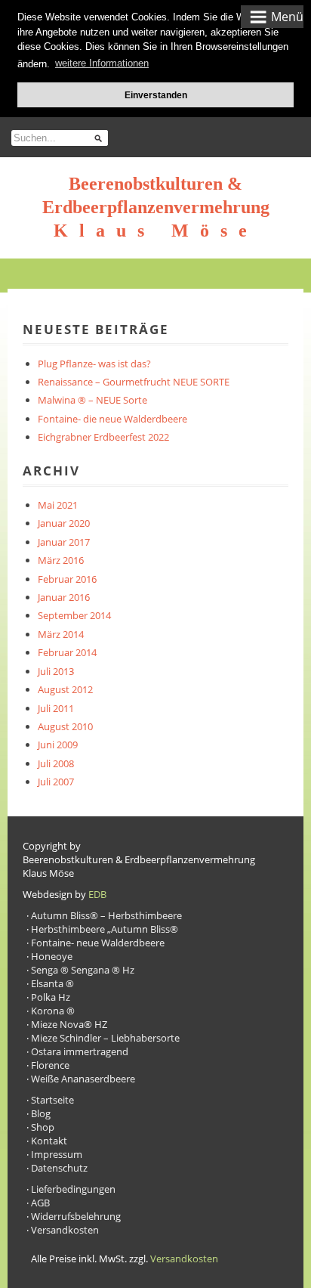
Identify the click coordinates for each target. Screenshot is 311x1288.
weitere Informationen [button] (102, 63)
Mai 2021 (58, 505)
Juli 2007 (56, 781)
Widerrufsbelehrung (76, 1216)
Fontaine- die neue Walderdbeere (112, 419)
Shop (42, 1127)
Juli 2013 (56, 671)
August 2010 (65, 726)
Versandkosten (65, 1230)
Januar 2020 (64, 523)
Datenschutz (59, 1168)
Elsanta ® (52, 983)
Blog (41, 1113)
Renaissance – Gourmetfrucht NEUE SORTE (133, 382)
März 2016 (61, 560)
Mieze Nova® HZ (69, 1024)
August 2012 (65, 689)
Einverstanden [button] (156, 95)
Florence (50, 1065)
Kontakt (49, 1140)
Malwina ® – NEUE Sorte (92, 400)
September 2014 (74, 615)
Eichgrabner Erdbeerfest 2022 (103, 437)
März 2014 (61, 634)
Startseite (52, 1100)
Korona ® (53, 1010)
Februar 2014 (67, 652)
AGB (40, 1202)
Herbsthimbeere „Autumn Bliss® (104, 929)
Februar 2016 (67, 579)
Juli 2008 (56, 763)
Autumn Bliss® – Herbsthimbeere (106, 915)
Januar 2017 (64, 542)
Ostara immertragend (79, 1051)
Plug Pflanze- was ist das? (94, 363)
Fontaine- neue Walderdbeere (98, 942)
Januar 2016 (64, 597)
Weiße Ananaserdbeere (83, 1078)
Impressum (56, 1154)
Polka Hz (50, 997)
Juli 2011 (56, 708)
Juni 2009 (58, 744)
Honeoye (51, 956)
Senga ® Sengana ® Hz (82, 970)
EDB (97, 894)
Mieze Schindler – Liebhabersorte (105, 1038)
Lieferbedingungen (73, 1189)
